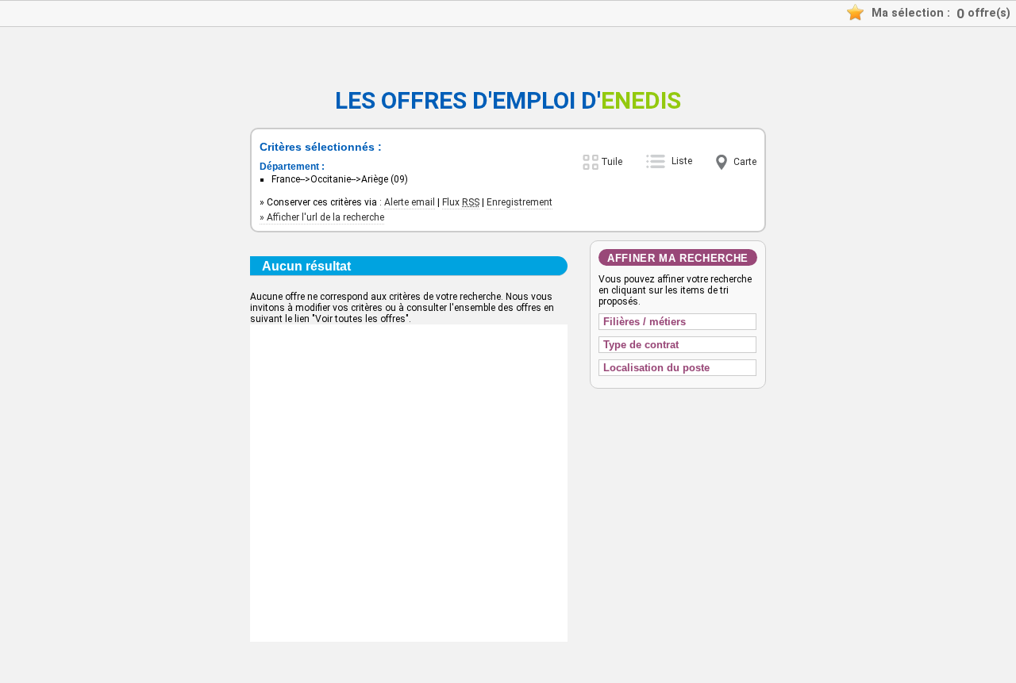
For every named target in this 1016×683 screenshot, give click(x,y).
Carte (744, 161)
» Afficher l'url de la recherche (322, 217)
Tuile (611, 161)
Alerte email (409, 202)
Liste (682, 161)
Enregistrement (519, 202)
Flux (460, 202)
